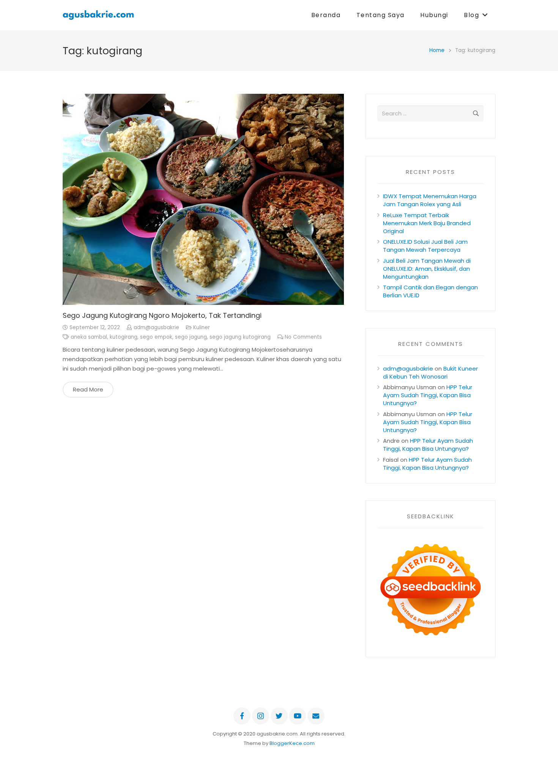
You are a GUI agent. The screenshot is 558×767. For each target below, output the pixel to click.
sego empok (156, 337)
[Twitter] (279, 715)
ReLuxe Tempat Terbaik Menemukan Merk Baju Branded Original (427, 223)
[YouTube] (297, 715)
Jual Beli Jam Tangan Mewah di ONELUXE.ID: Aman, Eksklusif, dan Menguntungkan (427, 269)
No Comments (303, 337)
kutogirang (123, 337)
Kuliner (201, 327)
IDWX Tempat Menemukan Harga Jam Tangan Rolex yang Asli (429, 200)
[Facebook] (242, 715)
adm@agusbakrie (156, 327)
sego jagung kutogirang (240, 337)
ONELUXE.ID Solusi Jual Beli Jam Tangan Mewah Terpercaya (425, 246)
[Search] (476, 114)
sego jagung (191, 337)
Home (437, 50)
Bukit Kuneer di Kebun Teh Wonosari (430, 372)
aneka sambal (89, 337)
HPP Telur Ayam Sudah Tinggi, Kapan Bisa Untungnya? (427, 395)
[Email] (316, 715)
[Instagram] (260, 715)
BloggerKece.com (292, 743)
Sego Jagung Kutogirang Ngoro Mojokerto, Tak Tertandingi (162, 315)
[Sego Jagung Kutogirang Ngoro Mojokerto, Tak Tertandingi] (203, 199)
